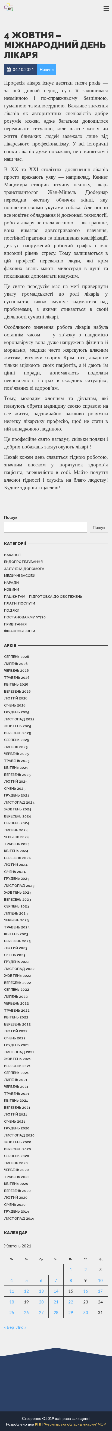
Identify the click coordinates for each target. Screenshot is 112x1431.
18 (11, 1301)
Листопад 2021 (19, 1052)
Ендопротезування (23, 562)
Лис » (21, 1327)
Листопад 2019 (19, 1218)
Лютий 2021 (15, 1114)
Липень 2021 (15, 1080)
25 (11, 1312)
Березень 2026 (17, 691)
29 (70, 1312)
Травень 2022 (17, 1010)
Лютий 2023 (15, 948)
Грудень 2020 (16, 1128)
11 (11, 1290)
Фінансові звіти (19, 631)
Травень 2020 (17, 1177)
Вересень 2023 (17, 899)
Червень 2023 (16, 920)
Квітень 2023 (16, 934)
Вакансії (12, 555)
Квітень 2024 (16, 851)
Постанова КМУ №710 (25, 617)
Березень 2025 (17, 775)
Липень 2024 (16, 830)
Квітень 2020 (16, 1184)
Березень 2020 (17, 1191)
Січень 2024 (15, 872)
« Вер (9, 1327)
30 (85, 1312)
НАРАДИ (11, 583)
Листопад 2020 (19, 1135)
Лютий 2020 (15, 1197)
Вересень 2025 (17, 733)
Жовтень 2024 (18, 809)
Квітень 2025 (16, 768)
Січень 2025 (15, 788)
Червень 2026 (16, 670)
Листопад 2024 (19, 802)
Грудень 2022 (16, 962)
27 (41, 1312)
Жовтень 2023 (17, 892)
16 (85, 1290)
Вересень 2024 (17, 816)
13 (41, 1290)
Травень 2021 (16, 1094)
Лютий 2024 (16, 865)
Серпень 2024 (16, 823)
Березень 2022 (17, 1024)
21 (56, 1301)
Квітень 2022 (16, 1017)
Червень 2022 (16, 1003)
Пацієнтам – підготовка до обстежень (43, 596)
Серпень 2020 (16, 1156)
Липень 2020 (16, 1163)
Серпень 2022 (16, 989)
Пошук (10, 517)
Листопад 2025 (19, 719)
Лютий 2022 (15, 1031)
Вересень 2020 (17, 1149)
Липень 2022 (16, 997)
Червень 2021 (16, 1087)
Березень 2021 (17, 1107)
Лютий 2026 (15, 698)
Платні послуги (19, 603)
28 (56, 1312)
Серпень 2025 (16, 740)
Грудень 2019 (16, 1211)
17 (100, 1290)
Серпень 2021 (16, 1073)
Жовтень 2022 (17, 976)
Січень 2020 (15, 1205)
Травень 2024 (17, 844)
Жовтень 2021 (17, 1059)
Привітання (15, 624)
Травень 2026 (17, 678)
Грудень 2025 (16, 712)
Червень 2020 (16, 1170)
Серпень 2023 (16, 906)
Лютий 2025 (15, 781)
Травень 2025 (17, 761)
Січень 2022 (15, 1038)
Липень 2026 (16, 664)
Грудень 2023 (16, 878)
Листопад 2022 (19, 969)
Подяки (11, 610)
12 (26, 1290)
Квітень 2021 (16, 1100)
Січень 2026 (15, 705)
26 (26, 1312)
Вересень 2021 (17, 1066)
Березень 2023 (17, 941)
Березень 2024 (17, 858)
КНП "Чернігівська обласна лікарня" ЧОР (70, 1424)
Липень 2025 (16, 747)
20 (41, 1301)
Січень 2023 (15, 955)
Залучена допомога (24, 569)
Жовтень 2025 (17, 726)
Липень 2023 (16, 913)
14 (56, 1290)
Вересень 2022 (17, 983)
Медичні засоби (19, 576)
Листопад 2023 (19, 886)
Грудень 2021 (16, 1045)
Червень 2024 (16, 837)
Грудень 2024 (17, 795)
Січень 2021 (14, 1121)
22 (70, 1301)
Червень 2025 (16, 754)
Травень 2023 (17, 927)
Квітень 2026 (16, 684)
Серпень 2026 (16, 657)
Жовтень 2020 (17, 1142)
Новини (11, 589)
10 (100, 1280)
